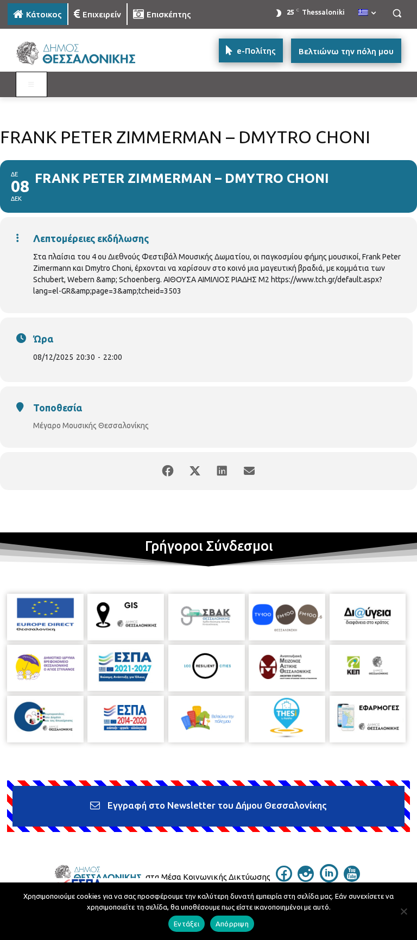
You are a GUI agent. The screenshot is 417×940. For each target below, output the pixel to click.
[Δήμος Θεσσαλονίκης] (81, 53)
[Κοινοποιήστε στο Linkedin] (222, 471)
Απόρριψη (232, 924)
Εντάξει (186, 924)
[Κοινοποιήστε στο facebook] (167, 471)
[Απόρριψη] (403, 911)
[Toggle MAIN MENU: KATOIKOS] (31, 85)
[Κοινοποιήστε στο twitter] (194, 471)
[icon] (284, 878)
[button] (396, 13)
